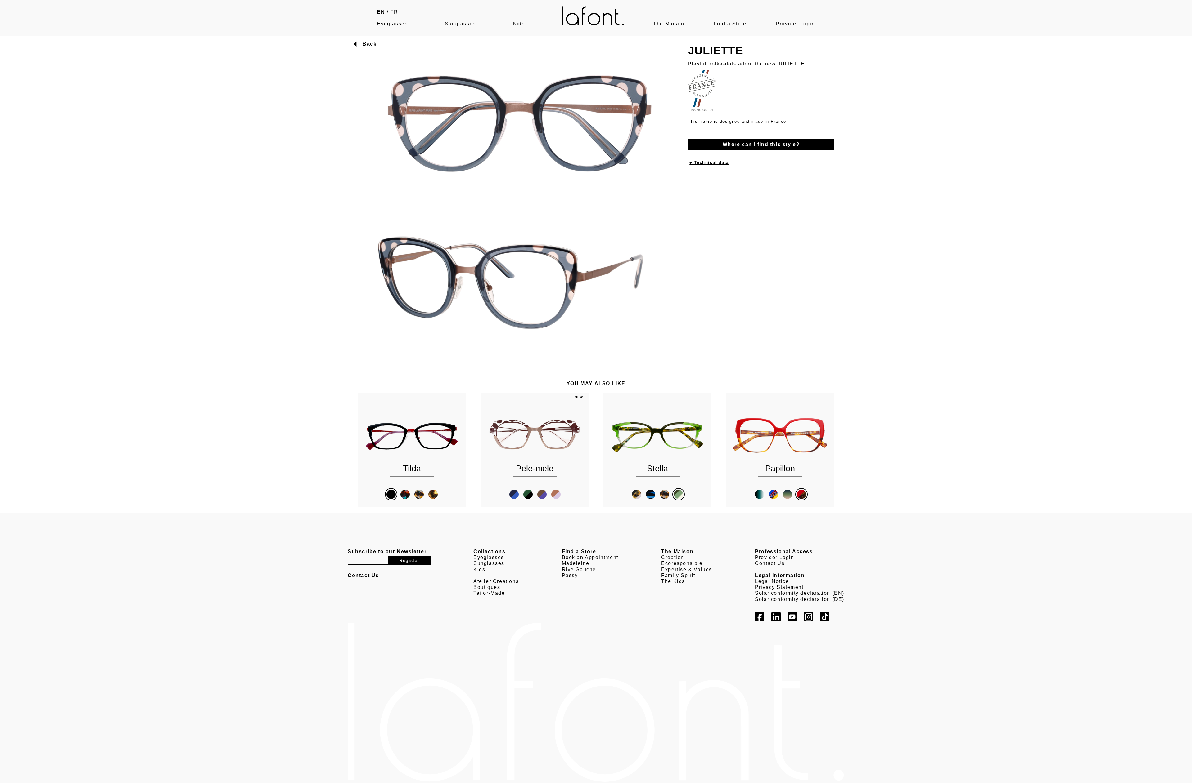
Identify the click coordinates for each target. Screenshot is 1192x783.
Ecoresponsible (681, 563)
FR (394, 12)
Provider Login (795, 23)
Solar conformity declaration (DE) (799, 599)
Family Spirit (678, 575)
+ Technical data (709, 162)
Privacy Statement (779, 587)
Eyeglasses (392, 23)
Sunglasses (460, 23)
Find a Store (730, 23)
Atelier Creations (496, 581)
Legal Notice (772, 581)
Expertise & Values (686, 569)
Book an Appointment (590, 557)
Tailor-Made (489, 593)
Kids (519, 23)
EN (381, 12)
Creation (672, 557)
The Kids (673, 581)
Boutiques (486, 587)
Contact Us (769, 563)
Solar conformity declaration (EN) (799, 593)
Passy (570, 575)
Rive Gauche (579, 569)
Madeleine (575, 563)
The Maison (668, 23)
